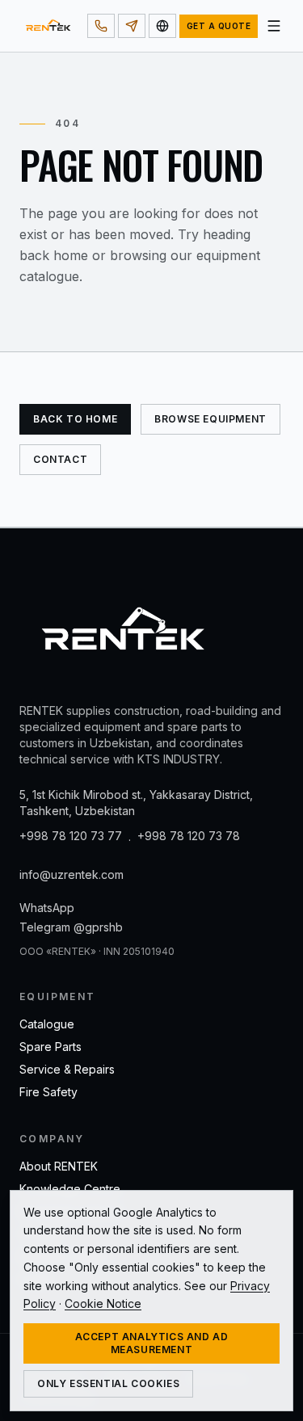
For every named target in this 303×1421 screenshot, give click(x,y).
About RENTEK (58, 1166)
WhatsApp (46, 907)
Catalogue (46, 1024)
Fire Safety (48, 1092)
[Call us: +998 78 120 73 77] (101, 26)
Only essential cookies (108, 1383)
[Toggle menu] (274, 25)
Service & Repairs (67, 1069)
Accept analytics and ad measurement (152, 1343)
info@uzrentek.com (71, 874)
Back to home (75, 419)
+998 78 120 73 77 (70, 836)
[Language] (162, 26)
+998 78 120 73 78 (188, 836)
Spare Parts (50, 1046)
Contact (60, 459)
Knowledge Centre (69, 1189)
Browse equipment (210, 419)
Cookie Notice (103, 1303)
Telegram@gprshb (71, 927)
